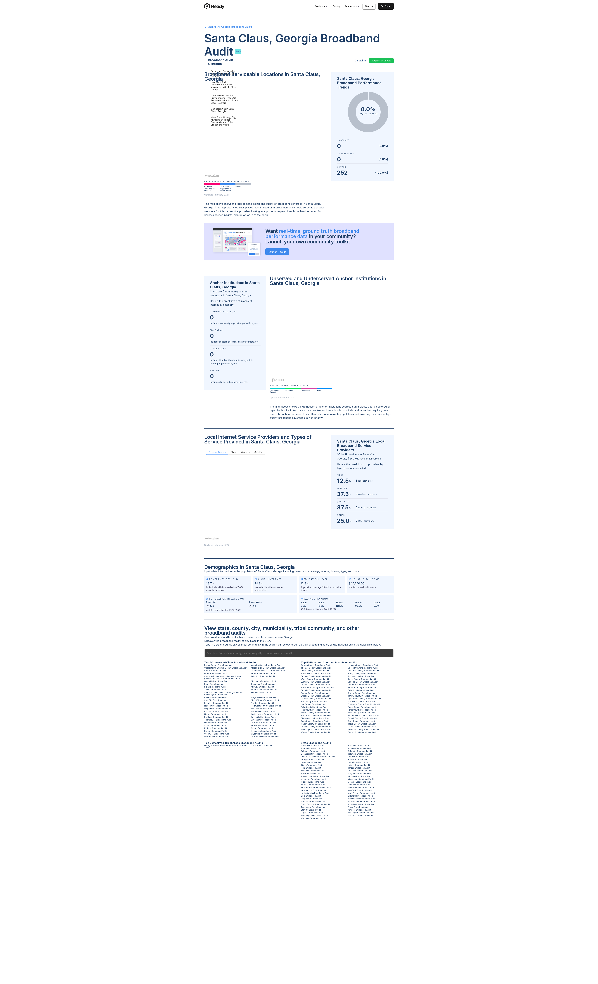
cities (240, 637)
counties (249, 637)
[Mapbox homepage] (212, 175)
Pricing (336, 6)
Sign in (369, 6)
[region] (266, 131)
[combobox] (299, 653)
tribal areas (267, 637)
